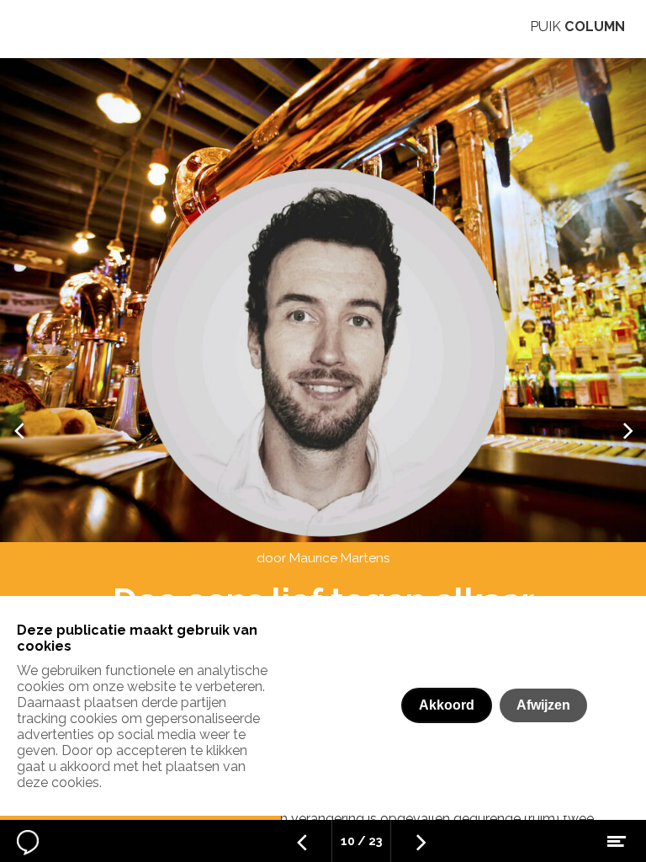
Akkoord (446, 705)
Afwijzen (543, 705)
